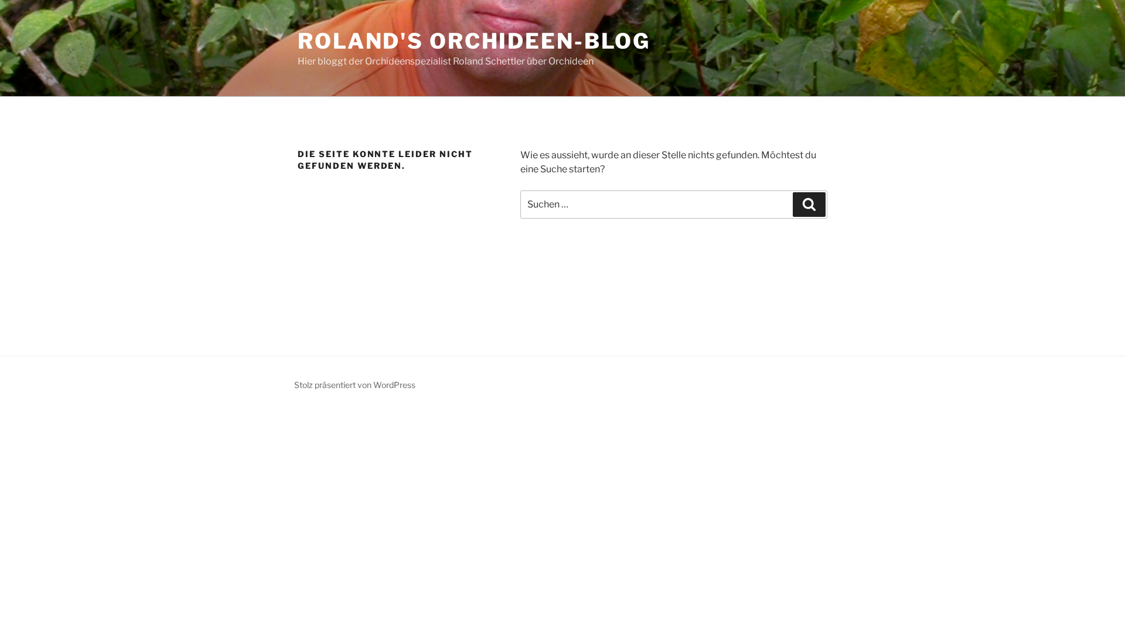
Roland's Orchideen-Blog (474, 41)
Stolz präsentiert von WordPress (354, 385)
